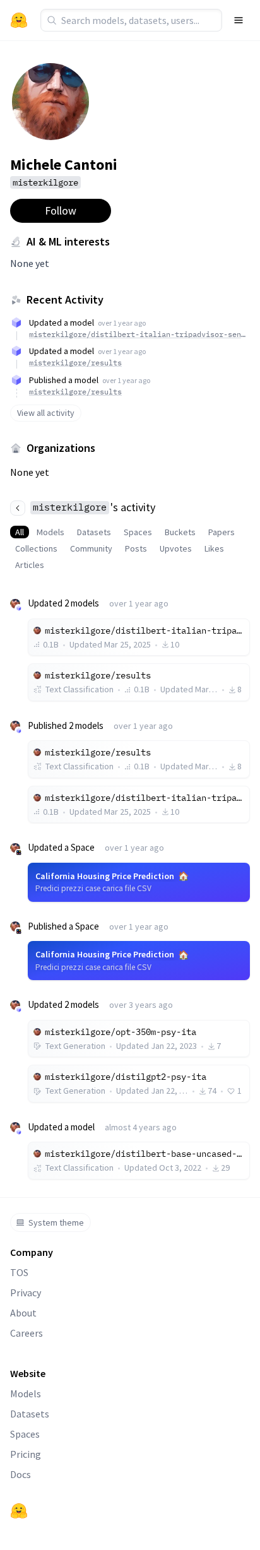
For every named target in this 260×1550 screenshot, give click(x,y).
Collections (36, 548)
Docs (20, 1474)
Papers (221, 532)
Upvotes (176, 548)
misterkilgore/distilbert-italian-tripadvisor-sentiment (137, 334)
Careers (26, 1333)
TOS (19, 1272)
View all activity (45, 412)
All (19, 532)
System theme (56, 1222)
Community (91, 548)
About (23, 1312)
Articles (29, 565)
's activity (94, 507)
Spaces (138, 532)
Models (50, 532)
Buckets (180, 532)
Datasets (94, 532)
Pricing (25, 1454)
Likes (214, 548)
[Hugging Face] (19, 1511)
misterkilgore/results (75, 362)
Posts (136, 548)
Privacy (25, 1292)
